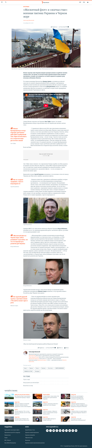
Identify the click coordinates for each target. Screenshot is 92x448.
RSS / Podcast (8, 440)
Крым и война (46, 394)
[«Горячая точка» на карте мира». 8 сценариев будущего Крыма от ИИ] (65, 411)
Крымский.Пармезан (34, 358)
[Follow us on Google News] (60, 430)
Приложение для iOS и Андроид (12, 432)
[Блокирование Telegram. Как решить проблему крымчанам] (9, 419)
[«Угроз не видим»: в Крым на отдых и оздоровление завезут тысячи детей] (37, 411)
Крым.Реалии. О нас (30, 430)
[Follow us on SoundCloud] (66, 430)
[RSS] (69, 430)
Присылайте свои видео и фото (12, 430)
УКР (80, 2)
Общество (73, 394)
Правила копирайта (30, 435)
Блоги (16, 409)
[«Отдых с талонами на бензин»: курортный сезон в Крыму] (37, 404)
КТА (84, 2)
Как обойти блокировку (10, 442)
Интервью (26, 6)
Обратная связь (29, 437)
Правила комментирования (32, 432)
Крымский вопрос (42, 360)
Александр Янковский (28, 20)
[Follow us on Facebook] (47, 430)
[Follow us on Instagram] (57, 430)
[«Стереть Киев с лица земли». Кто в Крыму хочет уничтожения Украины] (37, 396)
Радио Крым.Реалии (34, 357)
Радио (6, 437)
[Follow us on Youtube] (53, 430)
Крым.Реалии (32, 355)
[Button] (54, 27)
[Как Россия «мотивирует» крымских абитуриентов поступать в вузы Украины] (65, 396)
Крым (72, 409)
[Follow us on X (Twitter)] (50, 430)
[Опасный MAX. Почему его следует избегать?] (37, 419)
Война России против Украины (22, 394)
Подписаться (8, 435)
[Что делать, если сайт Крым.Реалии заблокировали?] (65, 419)
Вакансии (27, 440)
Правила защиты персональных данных (35, 442)
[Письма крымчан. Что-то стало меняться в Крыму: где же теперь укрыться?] (9, 411)
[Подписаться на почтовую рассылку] (76, 430)
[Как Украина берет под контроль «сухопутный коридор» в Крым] (9, 396)
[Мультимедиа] (88, 2)
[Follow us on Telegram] (63, 430)
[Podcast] (73, 430)
